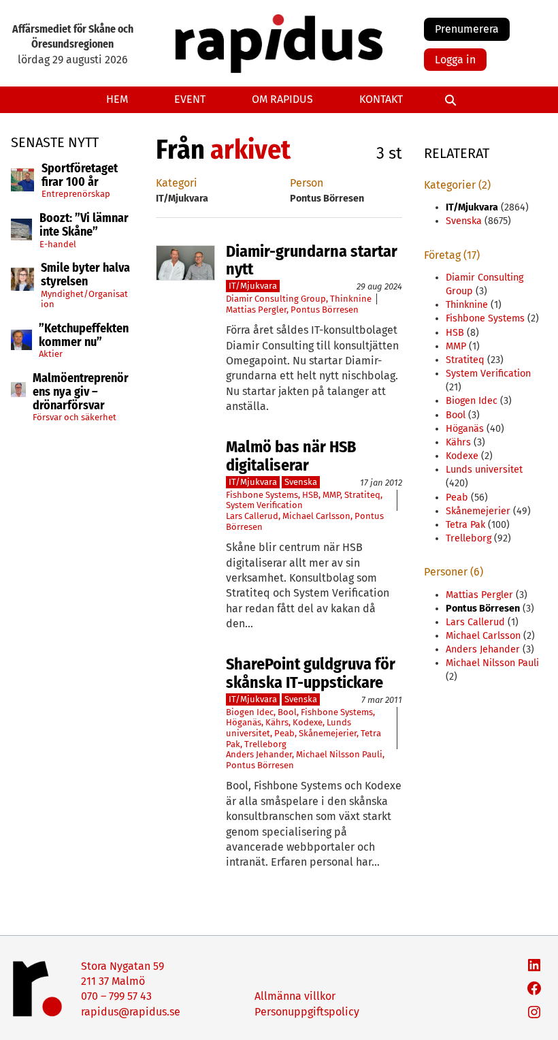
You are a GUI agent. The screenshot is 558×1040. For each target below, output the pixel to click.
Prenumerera (467, 28)
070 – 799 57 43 (116, 996)
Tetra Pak (465, 525)
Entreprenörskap (76, 194)
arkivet (250, 149)
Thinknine (351, 299)
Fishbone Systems (262, 495)
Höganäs (243, 722)
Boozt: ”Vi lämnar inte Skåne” (84, 225)
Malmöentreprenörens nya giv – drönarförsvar (81, 392)
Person (306, 182)
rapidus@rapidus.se (130, 1011)
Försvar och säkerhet (74, 417)
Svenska (300, 482)
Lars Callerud (252, 516)
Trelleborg (265, 744)
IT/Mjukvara (253, 286)
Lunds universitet (484, 469)
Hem (117, 99)
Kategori (176, 182)
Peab (284, 733)
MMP (331, 495)
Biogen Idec (250, 712)
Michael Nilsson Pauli (339, 754)
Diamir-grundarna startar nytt (311, 260)
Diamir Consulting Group (276, 299)
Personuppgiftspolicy (307, 1011)
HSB (310, 495)
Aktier (51, 354)
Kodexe (308, 722)
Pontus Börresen (325, 309)
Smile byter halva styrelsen (85, 275)
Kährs (277, 722)
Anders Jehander (259, 754)
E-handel (57, 244)
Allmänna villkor (295, 996)
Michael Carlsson (316, 516)
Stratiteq (362, 495)
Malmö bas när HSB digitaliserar (291, 456)
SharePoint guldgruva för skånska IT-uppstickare (310, 673)
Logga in (455, 59)
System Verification (264, 505)
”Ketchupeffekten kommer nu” (84, 335)
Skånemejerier (328, 733)
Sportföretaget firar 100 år (80, 175)
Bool (287, 712)
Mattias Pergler (256, 309)
